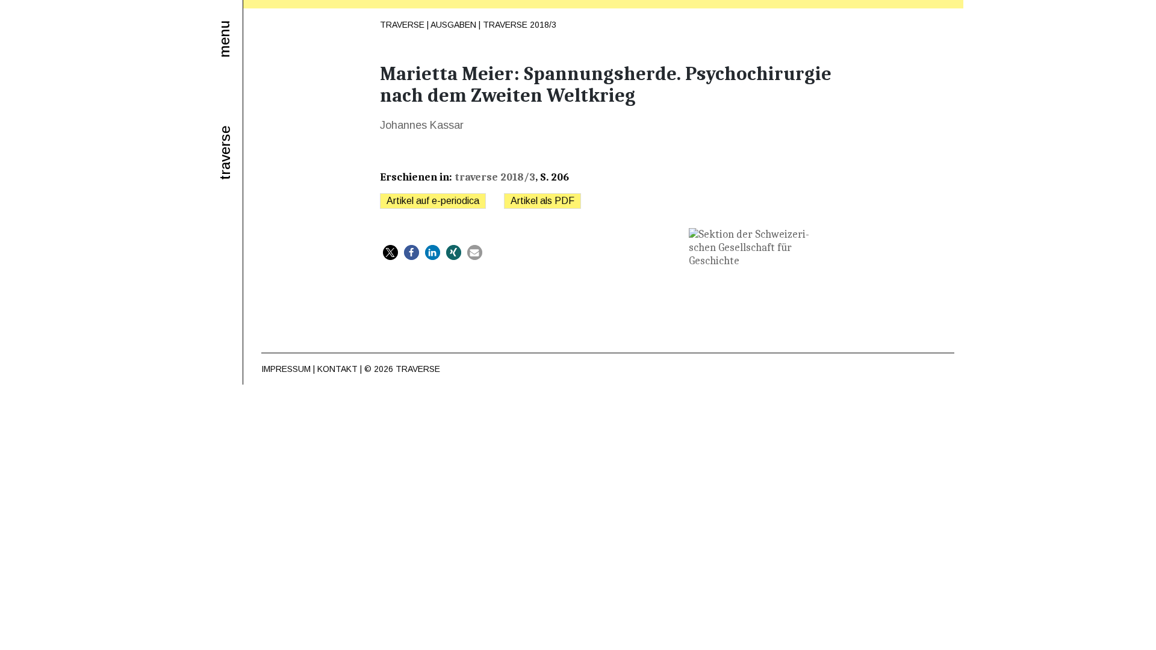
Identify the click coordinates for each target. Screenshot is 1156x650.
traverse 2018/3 (519, 24)
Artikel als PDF (542, 201)
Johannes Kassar (422, 125)
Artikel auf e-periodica (433, 201)
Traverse (402, 24)
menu (224, 39)
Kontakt (337, 369)
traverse (225, 153)
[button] (390, 252)
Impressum (286, 369)
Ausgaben (453, 24)
